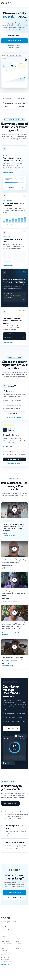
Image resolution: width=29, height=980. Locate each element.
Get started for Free (13, 40)
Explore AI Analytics (8, 304)
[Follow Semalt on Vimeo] (12, 929)
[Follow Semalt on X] (5, 929)
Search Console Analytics (6, 943)
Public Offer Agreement (5, 977)
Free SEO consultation (6, 961)
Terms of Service (18, 975)
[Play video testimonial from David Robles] (14, 647)
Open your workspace (9, 803)
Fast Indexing (4, 950)
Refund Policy (10, 975)
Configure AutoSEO (13, 413)
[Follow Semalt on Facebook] (2, 929)
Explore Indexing (7, 342)
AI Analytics (3, 948)
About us (18, 936)
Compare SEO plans (8, 172)
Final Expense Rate (9, 665)
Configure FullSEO (13, 459)
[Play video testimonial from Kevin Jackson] (14, 580)
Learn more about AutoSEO (13, 417)
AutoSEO (3, 936)
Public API (18, 946)
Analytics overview (5, 941)
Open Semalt (4, 964)
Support (17, 941)
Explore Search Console (9, 225)
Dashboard (18, 943)
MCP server (18, 948)
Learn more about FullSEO (13, 463)
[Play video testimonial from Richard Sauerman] (14, 549)
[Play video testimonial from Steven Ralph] (14, 510)
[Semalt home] (6, 3)
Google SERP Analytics (6, 946)
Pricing (17, 939)
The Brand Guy (8, 567)
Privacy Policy (3, 975)
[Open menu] (26, 2)
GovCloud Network (9, 600)
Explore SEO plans (13, 35)
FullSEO (2, 939)
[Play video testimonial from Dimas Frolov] (14, 613)
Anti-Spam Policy (15, 977)
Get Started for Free (13, 892)
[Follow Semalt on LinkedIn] (9, 929)
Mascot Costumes (10, 535)
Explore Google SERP (8, 265)
